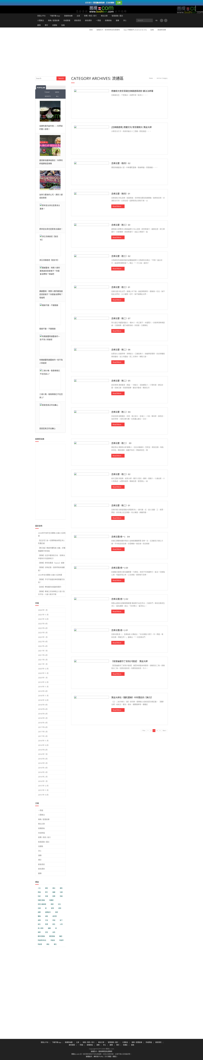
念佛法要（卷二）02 (120, 474)
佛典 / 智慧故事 (53, 20)
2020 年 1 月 (43, 678)
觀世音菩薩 (41, 936)
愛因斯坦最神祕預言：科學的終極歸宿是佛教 (51, 162)
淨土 (124, 20)
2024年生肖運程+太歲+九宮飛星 (50, 575)
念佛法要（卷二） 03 (121, 443)
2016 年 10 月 (43, 745)
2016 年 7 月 (43, 754)
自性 (53, 932)
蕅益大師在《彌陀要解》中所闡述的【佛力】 (132, 697)
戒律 (39, 920)
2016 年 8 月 (43, 750)
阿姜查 (40, 944)
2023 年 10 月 (43, 619)
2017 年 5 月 (43, 732)
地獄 (61, 896)
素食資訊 (77, 20)
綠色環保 (88, 20)
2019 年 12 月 (43, 682)
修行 (46, 892)
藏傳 (39, 25)
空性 (46, 932)
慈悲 (56, 912)
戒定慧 (54, 916)
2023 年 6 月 (43, 628)
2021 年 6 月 (43, 655)
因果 (53, 896)
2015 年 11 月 (43, 790)
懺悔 (39, 916)
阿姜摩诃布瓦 (42, 940)
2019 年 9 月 (43, 691)
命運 (46, 896)
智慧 (46, 924)
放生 (39, 924)
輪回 (60, 936)
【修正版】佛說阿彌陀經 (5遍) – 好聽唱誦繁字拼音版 (51, 549)
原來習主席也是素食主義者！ (51, 229)
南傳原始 (108, 20)
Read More (117, 206)
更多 (199, 8)
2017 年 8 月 (43, 727)
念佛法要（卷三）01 (120, 287)
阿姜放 (53, 940)
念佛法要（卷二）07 (120, 318)
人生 (39, 888)
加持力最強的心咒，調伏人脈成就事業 (51, 196)
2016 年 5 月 (43, 763)
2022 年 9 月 (43, 641)
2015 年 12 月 (43, 786)
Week (57, 92)
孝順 (52, 904)
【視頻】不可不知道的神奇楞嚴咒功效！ (51, 581)
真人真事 (40, 928)
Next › (165, 730)
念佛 (39, 908)
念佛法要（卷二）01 (120, 505)
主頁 (78, 16)
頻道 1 (110, 1056)
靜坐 (48, 944)
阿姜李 (61, 940)
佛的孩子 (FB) (98, 1056)
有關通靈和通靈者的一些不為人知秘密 (51, 361)
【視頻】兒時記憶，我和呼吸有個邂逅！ (51, 569)
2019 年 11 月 (43, 686)
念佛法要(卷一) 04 (120, 536)
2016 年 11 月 (43, 740)
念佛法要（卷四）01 (120, 193)
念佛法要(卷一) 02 (119, 598)
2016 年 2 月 (43, 777)
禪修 (39, 932)
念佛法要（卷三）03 (120, 224)
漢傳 (117, 20)
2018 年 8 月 (43, 709)
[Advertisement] (101, 53)
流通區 (54, 25)
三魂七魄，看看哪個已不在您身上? (51, 396)
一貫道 (98, 20)
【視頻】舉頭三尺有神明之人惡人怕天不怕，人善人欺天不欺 (51, 593)
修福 (39, 892)
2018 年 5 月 (43, 718)
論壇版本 (89, 1056)
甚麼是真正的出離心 (47, 428)
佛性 (46, 888)
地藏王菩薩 (41, 900)
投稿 (63, 25)
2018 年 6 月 (43, 714)
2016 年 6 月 (43, 759)
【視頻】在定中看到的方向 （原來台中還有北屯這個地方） (51, 557)
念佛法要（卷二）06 (120, 349)
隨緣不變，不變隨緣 (47, 328)
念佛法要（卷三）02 (120, 256)
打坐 (46, 920)
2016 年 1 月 (43, 781)
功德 (61, 892)
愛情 (52, 908)
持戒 (53, 920)
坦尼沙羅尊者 (42, 904)
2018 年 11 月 (43, 695)
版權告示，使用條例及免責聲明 (108, 30)
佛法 (53, 888)
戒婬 (46, 916)
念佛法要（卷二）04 (120, 411)
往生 (59, 904)
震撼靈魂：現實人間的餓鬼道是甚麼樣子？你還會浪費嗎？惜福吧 (51, 294)
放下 (61, 920)
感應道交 (48, 912)
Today (47, 92)
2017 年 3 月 (43, 736)
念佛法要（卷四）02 (120, 163)
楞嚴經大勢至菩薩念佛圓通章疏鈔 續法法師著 (132, 91)
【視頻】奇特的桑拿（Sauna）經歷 (51, 563)
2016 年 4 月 (43, 768)
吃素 (39, 896)
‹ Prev (143, 730)
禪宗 (46, 25)
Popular (41, 87)
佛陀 (61, 888)
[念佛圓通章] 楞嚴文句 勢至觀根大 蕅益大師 (131, 127)
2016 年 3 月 (43, 772)
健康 (53, 892)
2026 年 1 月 (43, 610)
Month (48, 96)
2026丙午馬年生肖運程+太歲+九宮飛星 (51, 534)
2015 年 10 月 (43, 795)
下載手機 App (55, 16)
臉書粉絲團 (68, 16)
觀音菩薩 (52, 936)
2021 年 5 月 (43, 660)
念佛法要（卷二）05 (120, 380)
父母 (61, 924)
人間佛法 (40, 20)
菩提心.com (75, 1054)
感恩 (59, 908)
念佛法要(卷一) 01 (119, 630)
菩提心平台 (41, 16)
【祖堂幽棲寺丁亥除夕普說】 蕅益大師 (129, 661)
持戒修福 (67, 20)
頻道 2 (115, 1056)
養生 (55, 944)
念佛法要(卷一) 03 (119, 567)
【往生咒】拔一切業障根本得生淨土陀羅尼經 (51, 542)
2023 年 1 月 (43, 637)
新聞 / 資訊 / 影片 (90, 16)
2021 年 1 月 (43, 664)
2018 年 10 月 (43, 700)
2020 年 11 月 (43, 673)
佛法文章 (104, 16)
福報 (49, 928)
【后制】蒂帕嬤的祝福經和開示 (49, 587)
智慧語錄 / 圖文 (117, 16)
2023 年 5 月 (43, 632)
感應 (39, 912)
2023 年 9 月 (43, 623)
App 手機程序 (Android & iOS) (135, 30)
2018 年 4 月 (43, 723)
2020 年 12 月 (43, 669)
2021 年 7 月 (43, 651)
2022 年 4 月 (43, 646)
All (57, 96)
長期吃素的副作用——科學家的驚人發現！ (51, 127)
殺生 (53, 924)
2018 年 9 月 (43, 705)
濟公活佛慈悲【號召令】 (49, 260)
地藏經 (51, 900)
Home (151, 78)
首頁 (91, 30)
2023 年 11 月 (43, 615)
